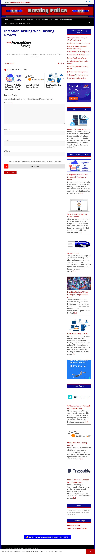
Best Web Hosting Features (53, 86)
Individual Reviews (33, 20)
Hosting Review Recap (50, 20)
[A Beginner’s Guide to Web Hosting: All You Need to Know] (14, 74)
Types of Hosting (66, 20)
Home (7, 20)
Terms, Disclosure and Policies (77, 528)
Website (7, 151)
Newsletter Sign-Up (73, 525)
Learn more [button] (58, 551)
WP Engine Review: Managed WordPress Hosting (25, 2)
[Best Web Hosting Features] (55, 74)
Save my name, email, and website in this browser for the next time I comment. (34, 162)
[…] (81, 193)
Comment (8, 103)
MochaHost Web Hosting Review (32, 86)
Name (7, 130)
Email (6, 140)
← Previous (9, 63)
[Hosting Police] (47, 10)
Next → (61, 63)
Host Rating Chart (18, 20)
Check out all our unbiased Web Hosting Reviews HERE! (48, 537)
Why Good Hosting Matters (15, 23)
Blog (29, 23)
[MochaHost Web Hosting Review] (34, 74)
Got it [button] (90, 551)
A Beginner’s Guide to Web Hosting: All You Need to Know (13, 87)
